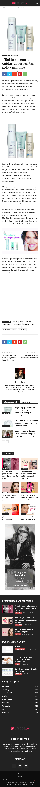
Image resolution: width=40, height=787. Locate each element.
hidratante (26, 324)
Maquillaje (6, 468)
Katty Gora (8, 71)
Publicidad (20, 776)
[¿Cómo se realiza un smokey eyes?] (10, 509)
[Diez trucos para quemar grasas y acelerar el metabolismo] (7, 660)
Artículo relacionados (11, 402)
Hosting (32, 780)
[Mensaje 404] (7, 649)
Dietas (17, 664)
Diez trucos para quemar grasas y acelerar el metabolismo (24, 659)
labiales (5, 492)
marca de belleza (14, 327)
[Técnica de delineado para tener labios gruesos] (10, 487)
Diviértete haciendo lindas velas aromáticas (29, 356)
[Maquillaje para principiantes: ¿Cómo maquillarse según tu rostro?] (10, 464)
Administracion (20, 649)
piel (31, 327)
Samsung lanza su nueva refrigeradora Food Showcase (9, 357)
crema (21, 321)
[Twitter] (20, 766)
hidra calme (17, 324)
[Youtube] (26, 766)
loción (5, 327)
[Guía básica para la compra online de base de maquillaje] (29, 487)
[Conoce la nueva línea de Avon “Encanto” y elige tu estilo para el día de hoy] (7, 434)
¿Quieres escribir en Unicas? (26, 774)
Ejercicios (18, 673)
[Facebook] (14, 766)
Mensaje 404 (19, 647)
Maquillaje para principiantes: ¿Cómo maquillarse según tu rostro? (26, 608)
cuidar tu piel (7, 324)
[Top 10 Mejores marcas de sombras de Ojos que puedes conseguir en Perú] (29, 464)
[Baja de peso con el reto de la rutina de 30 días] (7, 672)
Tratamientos (6, 55)
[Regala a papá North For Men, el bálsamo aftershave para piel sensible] (7, 410)
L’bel (33, 324)
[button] (37, 3)
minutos (24, 327)
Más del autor (26, 402)
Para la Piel (14, 55)
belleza (15, 321)
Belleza (24, 514)
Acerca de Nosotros (9, 774)
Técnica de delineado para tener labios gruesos (10, 497)
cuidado (28, 321)
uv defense (22, 329)
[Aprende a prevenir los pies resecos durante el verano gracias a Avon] (7, 423)
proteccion (6, 329)
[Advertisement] (20, 297)
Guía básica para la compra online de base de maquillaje (29, 497)
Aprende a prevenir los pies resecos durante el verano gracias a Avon (26, 423)
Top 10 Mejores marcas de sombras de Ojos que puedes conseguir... (26, 620)
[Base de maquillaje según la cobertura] (29, 509)
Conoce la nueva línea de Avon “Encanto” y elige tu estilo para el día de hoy (25, 433)
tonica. (14, 329)
